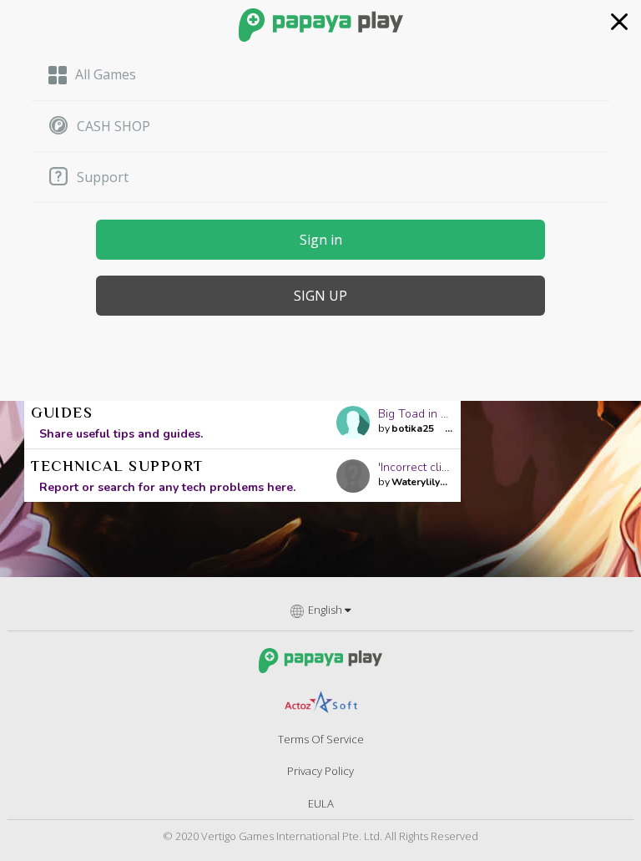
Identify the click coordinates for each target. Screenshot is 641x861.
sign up (320, 295)
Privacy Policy (320, 770)
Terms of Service (321, 739)
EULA (321, 803)
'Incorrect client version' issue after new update (416, 467)
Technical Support (117, 467)
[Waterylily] (357, 476)
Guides (62, 414)
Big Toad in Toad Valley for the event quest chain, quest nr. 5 (416, 414)
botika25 (412, 428)
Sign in (321, 239)
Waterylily (415, 482)
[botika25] (357, 422)
